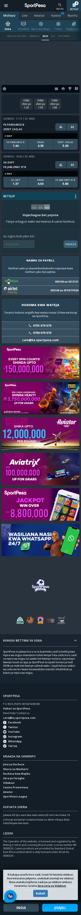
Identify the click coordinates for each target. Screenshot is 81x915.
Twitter (13, 727)
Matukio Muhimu (17, 36)
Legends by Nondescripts (61, 620)
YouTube (14, 732)
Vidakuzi (9, 783)
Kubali (40, 893)
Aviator (8, 792)
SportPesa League (15, 796)
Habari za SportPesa (16, 708)
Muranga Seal (30, 620)
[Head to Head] (61, 127)
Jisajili (60, 907)
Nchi (45, 36)
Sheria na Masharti (15, 769)
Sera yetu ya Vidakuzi (52, 886)
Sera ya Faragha (14, 778)
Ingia (21, 907)
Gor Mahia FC (20, 620)
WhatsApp (15, 741)
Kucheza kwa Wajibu (16, 773)
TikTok (12, 746)
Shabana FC (40, 620)
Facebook (14, 722)
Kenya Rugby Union (51, 620)
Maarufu (34, 36)
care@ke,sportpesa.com (19, 718)
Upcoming (64, 36)
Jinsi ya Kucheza (13, 764)
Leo (53, 36)
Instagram (15, 736)
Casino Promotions (15, 787)
